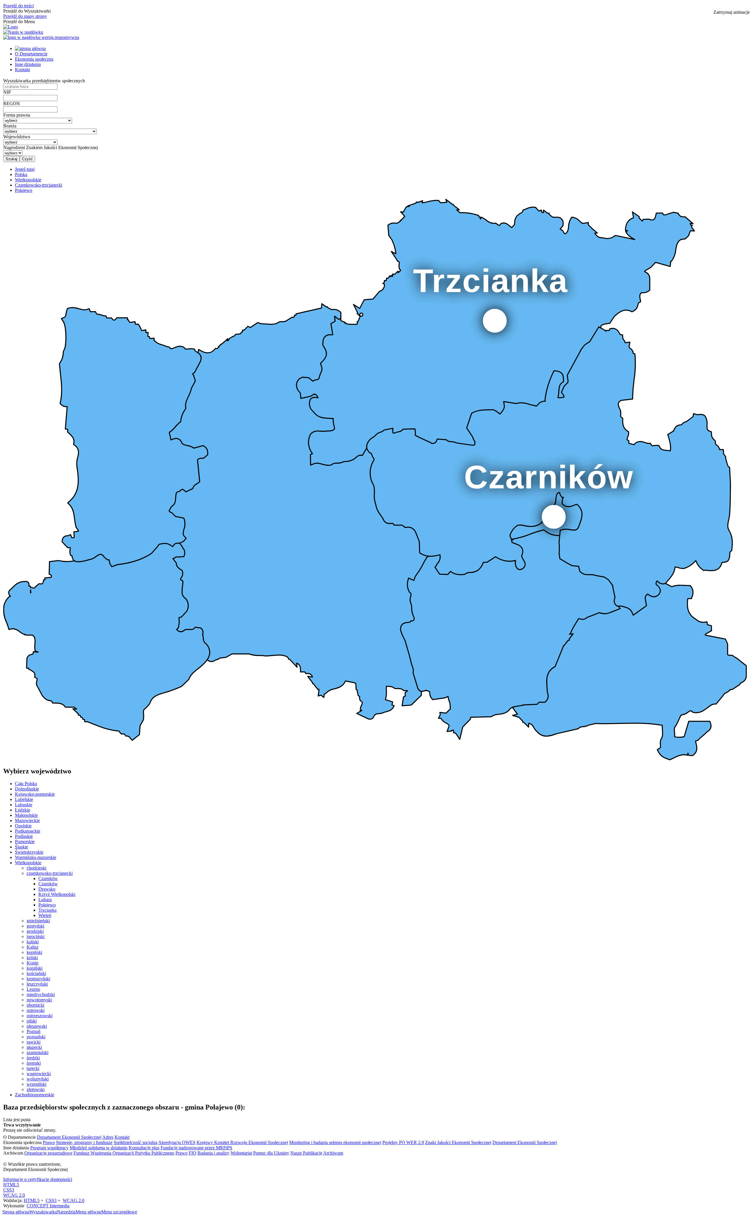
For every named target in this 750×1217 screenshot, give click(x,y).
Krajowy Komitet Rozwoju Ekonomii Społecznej (242, 1142)
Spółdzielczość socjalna (135, 1142)
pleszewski (37, 1026)
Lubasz (45, 899)
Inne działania (28, 64)
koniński (34, 968)
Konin (32, 962)
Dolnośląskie (27, 788)
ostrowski (36, 1010)
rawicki (33, 1041)
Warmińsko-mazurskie (35, 857)
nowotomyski (39, 999)
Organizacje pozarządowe (48, 1152)
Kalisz (32, 947)
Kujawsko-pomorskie (35, 794)
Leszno (33, 989)
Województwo (16, 136)
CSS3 (8, 1189)
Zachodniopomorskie (34, 1094)
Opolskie (23, 825)
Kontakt (22, 69)
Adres (107, 1137)
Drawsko (46, 889)
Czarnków (48, 878)
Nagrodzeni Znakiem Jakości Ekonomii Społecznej (50, 147)
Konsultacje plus (144, 1147)
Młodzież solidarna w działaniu (98, 1147)
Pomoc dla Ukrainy (271, 1152)
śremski (34, 1063)
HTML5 (11, 1184)
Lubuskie (23, 804)
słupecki (34, 1047)
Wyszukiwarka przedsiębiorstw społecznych (44, 80)
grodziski (35, 931)
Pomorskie (25, 841)
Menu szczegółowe (119, 1211)
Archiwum (333, 1152)
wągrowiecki (39, 1073)
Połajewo (47, 904)
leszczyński (37, 983)
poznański (36, 1036)
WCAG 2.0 (14, 1195)
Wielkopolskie (28, 862)
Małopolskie (26, 815)
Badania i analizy (213, 1152)
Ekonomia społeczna (34, 59)
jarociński (36, 936)
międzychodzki (41, 994)
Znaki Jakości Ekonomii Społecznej (458, 1142)
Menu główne (88, 1211)
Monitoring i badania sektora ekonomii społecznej (335, 1142)
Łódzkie (22, 809)
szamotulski (37, 1052)
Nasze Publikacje (306, 1152)
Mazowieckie (27, 820)
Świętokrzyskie (29, 852)
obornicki (35, 1005)
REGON (11, 103)
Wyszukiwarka (43, 1211)
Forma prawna (16, 115)
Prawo (49, 1142)
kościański (36, 973)
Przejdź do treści (18, 5)
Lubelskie (24, 799)
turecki (33, 1068)
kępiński (34, 952)
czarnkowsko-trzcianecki (50, 873)
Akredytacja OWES (176, 1142)
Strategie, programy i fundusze (84, 1142)
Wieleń (44, 915)
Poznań (33, 1031)
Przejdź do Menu (19, 21)
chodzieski (36, 867)
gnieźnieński (38, 920)
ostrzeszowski (39, 1015)
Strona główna (15, 1211)
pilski (32, 1020)
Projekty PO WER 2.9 (403, 1142)
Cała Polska (26, 783)
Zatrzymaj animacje (731, 12)
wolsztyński (38, 1078)
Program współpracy (49, 1147)
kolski (32, 957)
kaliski (33, 941)
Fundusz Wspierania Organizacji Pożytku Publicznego (124, 1152)
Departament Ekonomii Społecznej (69, 1137)
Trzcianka (47, 910)
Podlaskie (24, 836)
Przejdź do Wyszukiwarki (27, 10)
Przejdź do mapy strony (25, 16)
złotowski (36, 1089)
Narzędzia (66, 1211)
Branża (9, 125)
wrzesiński (36, 1084)
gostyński (35, 925)
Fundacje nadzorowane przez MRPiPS (196, 1147)
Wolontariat (241, 1152)
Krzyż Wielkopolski (56, 894)
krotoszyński (38, 978)
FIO (192, 1152)
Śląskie (21, 846)
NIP (7, 92)
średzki (33, 1057)
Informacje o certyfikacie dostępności (37, 1179)
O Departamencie (31, 53)
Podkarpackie (27, 831)
